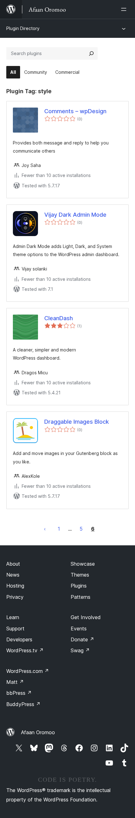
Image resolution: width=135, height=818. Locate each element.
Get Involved (86, 617)
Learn (12, 617)
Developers (19, 639)
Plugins (79, 586)
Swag (80, 650)
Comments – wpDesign (75, 111)
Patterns (80, 597)
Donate (82, 639)
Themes (80, 575)
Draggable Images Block (76, 421)
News (12, 575)
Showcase (83, 564)
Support (15, 628)
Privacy (15, 597)
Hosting (15, 586)
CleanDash (58, 318)
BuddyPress (23, 704)
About (13, 564)
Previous (44, 529)
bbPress (19, 693)
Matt (15, 682)
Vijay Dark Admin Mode (75, 214)
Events (79, 628)
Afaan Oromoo (38, 732)
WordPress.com (27, 671)
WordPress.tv (25, 650)
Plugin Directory (23, 28)
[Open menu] (125, 9)
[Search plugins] (91, 53)
